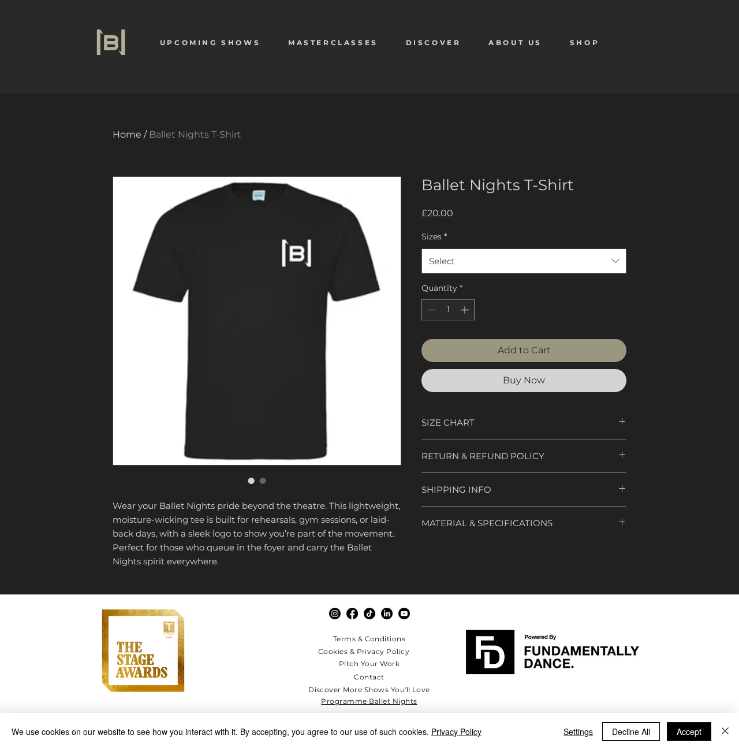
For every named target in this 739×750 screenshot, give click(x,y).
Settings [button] (578, 731)
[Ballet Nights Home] (111, 42)
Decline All (631, 731)
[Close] (725, 731)
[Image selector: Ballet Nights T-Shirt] (251, 480)
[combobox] (523, 261)
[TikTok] (369, 613)
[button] (210, 42)
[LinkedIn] (387, 613)
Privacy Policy (456, 731)
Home (127, 134)
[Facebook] (352, 613)
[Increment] (465, 310)
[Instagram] (335, 613)
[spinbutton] (448, 310)
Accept (689, 731)
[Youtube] (404, 613)
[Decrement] (430, 310)
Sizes (434, 236)
